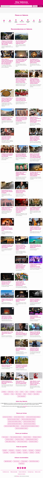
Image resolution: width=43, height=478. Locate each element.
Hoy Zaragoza (31, 450)
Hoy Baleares (38, 450)
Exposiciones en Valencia (19, 439)
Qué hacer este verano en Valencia (29, 423)
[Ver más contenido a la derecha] (41, 21)
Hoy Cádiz (37, 452)
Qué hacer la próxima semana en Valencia (28, 419)
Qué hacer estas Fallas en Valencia (29, 421)
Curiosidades (32, 391)
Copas (27, 391)
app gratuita (25, 406)
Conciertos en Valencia (9, 439)
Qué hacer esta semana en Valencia (13, 419)
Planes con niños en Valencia (22, 441)
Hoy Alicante (13, 452)
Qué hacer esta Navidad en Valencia (21, 428)
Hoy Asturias (25, 452)
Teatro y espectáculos (21, 396)
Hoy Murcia (32, 452)
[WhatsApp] (18, 468)
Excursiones (39, 391)
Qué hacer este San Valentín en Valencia (14, 421)
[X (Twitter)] (25, 468)
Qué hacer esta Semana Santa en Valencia (14, 423)
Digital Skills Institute (8, 461)
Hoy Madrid (5, 450)
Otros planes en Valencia (33, 441)
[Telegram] (20, 468)
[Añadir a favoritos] (13, 33)
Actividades (4, 391)
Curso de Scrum (16, 461)
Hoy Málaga (19, 452)
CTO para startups (24, 461)
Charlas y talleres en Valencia (10, 441)
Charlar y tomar (10, 391)
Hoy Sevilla (24, 450)
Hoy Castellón (6, 452)
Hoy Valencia (18, 450)
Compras (21, 391)
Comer (17, 391)
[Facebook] (23, 468)
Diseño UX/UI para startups (34, 461)
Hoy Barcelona (11, 450)
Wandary (17, 476)
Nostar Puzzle (21, 463)
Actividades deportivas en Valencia (31, 439)
